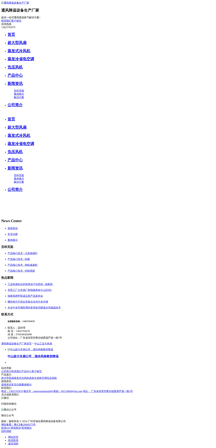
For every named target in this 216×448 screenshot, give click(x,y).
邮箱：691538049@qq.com (67, 391)
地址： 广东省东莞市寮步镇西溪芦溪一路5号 (108, 391)
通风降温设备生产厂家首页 (16, 343)
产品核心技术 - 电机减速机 (22, 265)
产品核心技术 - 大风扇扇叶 (22, 253)
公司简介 (15, 105)
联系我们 (6, 20)
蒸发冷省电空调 (21, 59)
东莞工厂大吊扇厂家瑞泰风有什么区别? (30, 290)
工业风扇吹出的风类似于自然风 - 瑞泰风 (30, 284)
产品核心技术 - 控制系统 (21, 270)
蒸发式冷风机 (19, 51)
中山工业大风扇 (43, 343)
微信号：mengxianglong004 (38, 391)
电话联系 (13, 440)
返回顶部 (13, 443)
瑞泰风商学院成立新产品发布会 (25, 296)
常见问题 (13, 234)
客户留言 (16, 20)
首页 (11, 34)
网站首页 (13, 437)
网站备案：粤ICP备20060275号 (18, 424)
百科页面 (19, 90)
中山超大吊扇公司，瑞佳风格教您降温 (33, 356)
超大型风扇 (17, 43)
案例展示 (19, 94)
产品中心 (15, 75)
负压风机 (15, 67)
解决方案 (19, 97)
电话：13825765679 (12, 391)
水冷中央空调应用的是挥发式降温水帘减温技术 (34, 307)
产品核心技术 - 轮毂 (19, 259)
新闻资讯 (15, 83)
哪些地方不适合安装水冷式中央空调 (28, 301)
